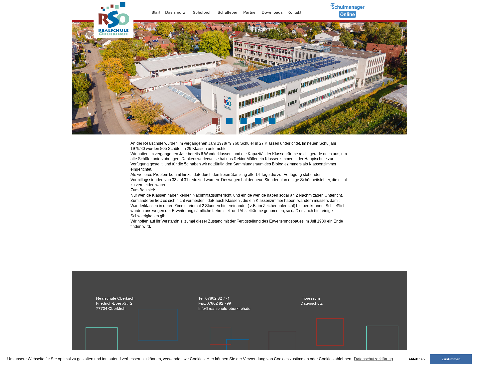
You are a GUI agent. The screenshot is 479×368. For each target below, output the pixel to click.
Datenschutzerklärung (373, 359)
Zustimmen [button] (451, 359)
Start (155, 12)
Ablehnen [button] (416, 359)
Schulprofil (203, 12)
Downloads (272, 12)
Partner (250, 12)
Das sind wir (176, 12)
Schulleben (228, 12)
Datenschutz (311, 303)
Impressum (310, 298)
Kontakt (294, 12)
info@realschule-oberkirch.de (224, 308)
